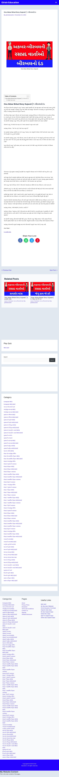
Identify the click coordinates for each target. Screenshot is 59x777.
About (23, 603)
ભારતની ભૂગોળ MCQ (9, 547)
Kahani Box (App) (45, 613)
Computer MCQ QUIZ (9, 404)
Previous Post (6, 270)
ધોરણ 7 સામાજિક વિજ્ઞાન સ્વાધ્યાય (12, 502)
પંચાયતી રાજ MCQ (8, 539)
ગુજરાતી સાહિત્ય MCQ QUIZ (11, 448)
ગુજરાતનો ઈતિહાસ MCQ (10, 425)
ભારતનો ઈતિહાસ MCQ (9, 560)
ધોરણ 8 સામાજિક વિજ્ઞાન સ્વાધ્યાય (12, 526)
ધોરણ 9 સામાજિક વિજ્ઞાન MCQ (11, 534)
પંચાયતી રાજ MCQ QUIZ (10, 541)
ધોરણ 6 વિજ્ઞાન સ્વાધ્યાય (10, 471)
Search (5, 357)
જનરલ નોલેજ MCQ (9, 451)
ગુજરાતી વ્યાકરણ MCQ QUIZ (11, 443)
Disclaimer (24, 607)
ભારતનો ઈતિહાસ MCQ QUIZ (11, 562)
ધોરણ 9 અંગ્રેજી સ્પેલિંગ (10, 531)
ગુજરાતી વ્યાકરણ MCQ (9, 440)
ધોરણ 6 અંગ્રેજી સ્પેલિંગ (10, 461)
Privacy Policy (25, 605)
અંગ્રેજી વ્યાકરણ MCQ (9, 409)
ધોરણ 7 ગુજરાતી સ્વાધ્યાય (10, 487)
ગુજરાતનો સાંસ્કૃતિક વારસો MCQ (12, 430)
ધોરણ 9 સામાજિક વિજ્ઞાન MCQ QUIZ (13, 536)
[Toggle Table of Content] (27, 96)
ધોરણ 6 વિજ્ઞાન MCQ (9, 466)
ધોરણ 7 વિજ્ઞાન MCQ (9, 490)
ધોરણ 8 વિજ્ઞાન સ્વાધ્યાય (10, 518)
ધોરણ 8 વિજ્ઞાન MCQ (9, 513)
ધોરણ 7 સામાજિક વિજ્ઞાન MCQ (11, 497)
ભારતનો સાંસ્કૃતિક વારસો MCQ (11, 565)
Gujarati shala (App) (46, 610)
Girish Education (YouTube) (48, 608)
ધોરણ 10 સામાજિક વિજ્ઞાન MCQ (11, 456)
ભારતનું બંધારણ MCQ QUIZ (10, 554)
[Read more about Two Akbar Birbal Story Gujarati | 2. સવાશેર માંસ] (16, 288)
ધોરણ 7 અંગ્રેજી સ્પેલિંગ (9, 484)
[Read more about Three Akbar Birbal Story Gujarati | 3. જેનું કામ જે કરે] (42, 288)
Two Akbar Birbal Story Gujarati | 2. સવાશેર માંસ (16, 298)
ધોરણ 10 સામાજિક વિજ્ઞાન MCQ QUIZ (13, 458)
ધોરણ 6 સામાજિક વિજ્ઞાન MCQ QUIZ (13, 477)
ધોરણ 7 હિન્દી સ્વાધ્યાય (9, 505)
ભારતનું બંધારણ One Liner (10, 557)
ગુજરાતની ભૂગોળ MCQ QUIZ (11, 422)
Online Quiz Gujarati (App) (48, 617)
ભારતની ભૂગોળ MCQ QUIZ (10, 549)
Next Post (53, 270)
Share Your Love (11, 100)
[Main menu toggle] (56, 2)
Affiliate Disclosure (27, 614)
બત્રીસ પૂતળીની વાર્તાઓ (10, 544)
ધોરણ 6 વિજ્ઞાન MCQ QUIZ (10, 469)
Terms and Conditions (28, 608)
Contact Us (25, 610)
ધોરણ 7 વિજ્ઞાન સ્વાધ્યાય (10, 495)
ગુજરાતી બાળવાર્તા (8, 438)
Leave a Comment (8, 301)
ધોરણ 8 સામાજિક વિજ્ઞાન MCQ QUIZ (13, 523)
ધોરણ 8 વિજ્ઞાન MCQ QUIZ (10, 515)
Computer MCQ (8, 401)
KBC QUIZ (6, 347)
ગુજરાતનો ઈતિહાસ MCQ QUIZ (11, 427)
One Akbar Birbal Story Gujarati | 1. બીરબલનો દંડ (17, 98)
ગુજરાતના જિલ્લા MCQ (9, 414)
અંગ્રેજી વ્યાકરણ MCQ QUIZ (11, 412)
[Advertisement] (29, 29)
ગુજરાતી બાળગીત (8, 435)
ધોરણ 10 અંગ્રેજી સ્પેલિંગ (10, 453)
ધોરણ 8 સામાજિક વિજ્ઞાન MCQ (11, 521)
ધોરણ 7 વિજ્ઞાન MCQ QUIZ (10, 492)
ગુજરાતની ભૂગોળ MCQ (9, 419)
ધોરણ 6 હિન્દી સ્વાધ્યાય (9, 482)
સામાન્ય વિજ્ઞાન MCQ (9, 578)
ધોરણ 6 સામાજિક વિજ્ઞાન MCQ (11, 474)
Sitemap (24, 612)
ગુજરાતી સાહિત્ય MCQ (9, 445)
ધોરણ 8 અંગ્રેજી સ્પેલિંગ (10, 508)
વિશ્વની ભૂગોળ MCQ (9, 573)
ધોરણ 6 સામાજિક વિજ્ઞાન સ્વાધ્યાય (12, 479)
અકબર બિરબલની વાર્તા (18, 301)
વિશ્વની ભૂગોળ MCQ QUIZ (10, 575)
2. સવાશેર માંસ (7, 232)
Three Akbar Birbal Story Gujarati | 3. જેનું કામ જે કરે (42, 298)
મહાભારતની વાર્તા (8, 570)
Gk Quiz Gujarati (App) (47, 612)
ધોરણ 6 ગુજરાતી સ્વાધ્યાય (10, 464)
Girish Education (10, 2)
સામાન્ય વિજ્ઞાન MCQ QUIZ (10, 580)
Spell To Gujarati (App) (47, 615)
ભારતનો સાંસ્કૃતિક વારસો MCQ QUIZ (13, 567)
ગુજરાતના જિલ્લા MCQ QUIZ (11, 417)
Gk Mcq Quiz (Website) (47, 606)
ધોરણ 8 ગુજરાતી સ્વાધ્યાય (10, 510)
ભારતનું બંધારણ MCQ (9, 552)
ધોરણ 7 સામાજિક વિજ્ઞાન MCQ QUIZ (13, 500)
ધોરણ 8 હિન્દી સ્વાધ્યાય (9, 528)
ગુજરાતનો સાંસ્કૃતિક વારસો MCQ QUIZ (13, 432)
